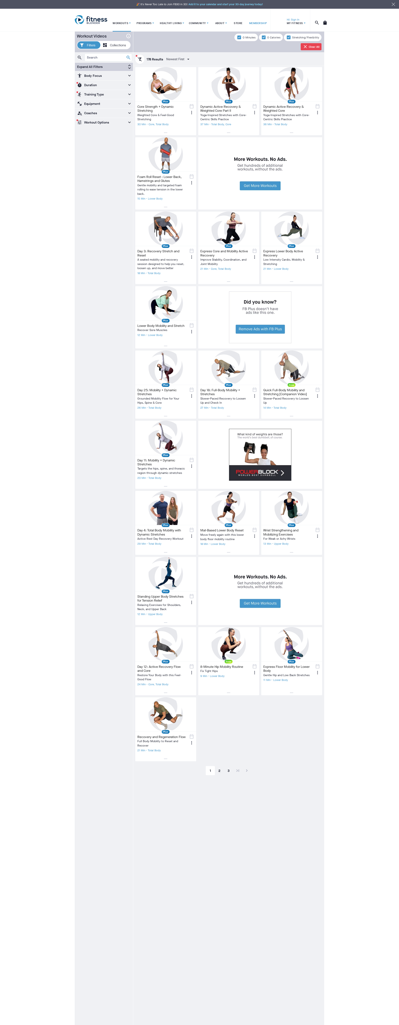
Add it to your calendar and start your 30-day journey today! (225, 4)
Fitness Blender (91, 20)
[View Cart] (325, 20)
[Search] (128, 58)
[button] (88, 45)
